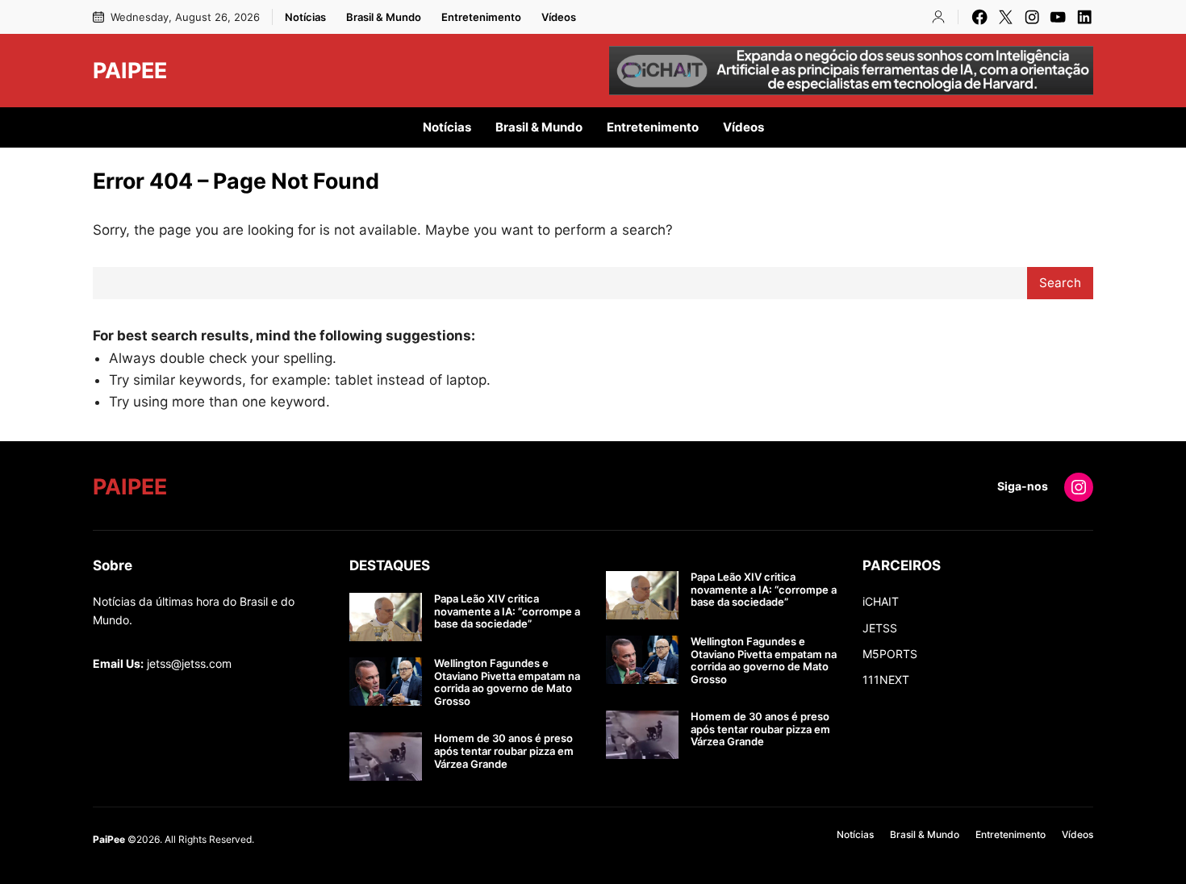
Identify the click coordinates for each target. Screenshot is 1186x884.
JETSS (879, 628)
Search (1060, 282)
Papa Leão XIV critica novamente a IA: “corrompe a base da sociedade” (507, 611)
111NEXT (885, 679)
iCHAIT (880, 601)
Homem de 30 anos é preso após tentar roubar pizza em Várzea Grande (504, 750)
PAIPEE (130, 70)
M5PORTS (889, 654)
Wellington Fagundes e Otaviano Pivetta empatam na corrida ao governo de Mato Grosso (507, 682)
